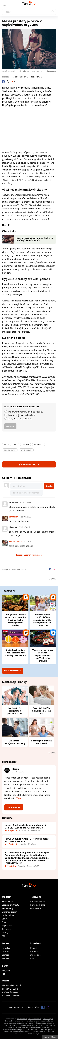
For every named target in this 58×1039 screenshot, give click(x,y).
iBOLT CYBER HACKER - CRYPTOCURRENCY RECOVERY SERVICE (27, 840)
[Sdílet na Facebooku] (3, 82)
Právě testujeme (37, 905)
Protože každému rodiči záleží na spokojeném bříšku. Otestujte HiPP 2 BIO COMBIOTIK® (42, 620)
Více (18, 798)
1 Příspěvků (10, 866)
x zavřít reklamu (50, 1037)
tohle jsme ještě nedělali (21, 545)
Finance (5, 922)
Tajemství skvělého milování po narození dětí (41, 711)
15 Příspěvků (11, 844)
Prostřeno (35, 943)
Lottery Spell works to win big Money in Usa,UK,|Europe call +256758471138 (26, 826)
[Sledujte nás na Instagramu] (54, 569)
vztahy (14, 444)
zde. (54, 1025)
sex (5, 444)
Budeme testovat (38, 901)
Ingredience (35, 955)
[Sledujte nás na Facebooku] (50, 569)
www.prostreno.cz (34, 1019)
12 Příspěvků (11, 830)
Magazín (6, 896)
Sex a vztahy (36, 77)
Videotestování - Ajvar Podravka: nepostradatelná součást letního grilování (42, 655)
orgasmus (25, 444)
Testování (35, 896)
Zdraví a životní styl (10, 905)
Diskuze (5, 951)
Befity (5, 965)
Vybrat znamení (13, 807)
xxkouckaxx (15, 541)
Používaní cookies (10, 992)
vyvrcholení (38, 444)
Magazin (6, 970)
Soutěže (5, 955)
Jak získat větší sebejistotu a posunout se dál (14, 711)
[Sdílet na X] (8, 82)
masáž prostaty (26, 450)
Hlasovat (10, 426)
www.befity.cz (48, 1019)
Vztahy (5, 932)
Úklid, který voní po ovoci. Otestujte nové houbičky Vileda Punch (15, 653)
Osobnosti (6, 929)
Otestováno (35, 908)
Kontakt (5, 958)
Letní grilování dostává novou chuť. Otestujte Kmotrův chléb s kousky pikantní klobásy (15, 620)
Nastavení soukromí (11, 995)
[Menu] (4, 4)
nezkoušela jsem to (19, 521)
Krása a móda (8, 901)
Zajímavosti (7, 925)
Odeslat (49, 486)
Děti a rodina (8, 915)
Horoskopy (6, 948)
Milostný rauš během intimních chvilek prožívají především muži (34, 239)
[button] (53, 12)
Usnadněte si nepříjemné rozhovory (15, 742)
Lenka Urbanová (20, 77)
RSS (3, 936)
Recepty (33, 951)
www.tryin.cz (22, 1019)
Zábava (5, 918)
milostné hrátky (10, 450)
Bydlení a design (9, 912)
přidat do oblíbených (29, 464)
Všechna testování (12, 670)
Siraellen (13, 516)
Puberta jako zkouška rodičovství (41, 742)
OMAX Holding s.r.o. (17, 1029)
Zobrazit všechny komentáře (29, 555)
